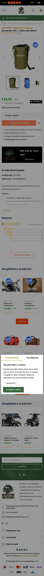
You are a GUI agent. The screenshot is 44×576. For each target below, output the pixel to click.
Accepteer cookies (13, 390)
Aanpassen (10, 383)
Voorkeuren (32, 357)
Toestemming (12, 357)
